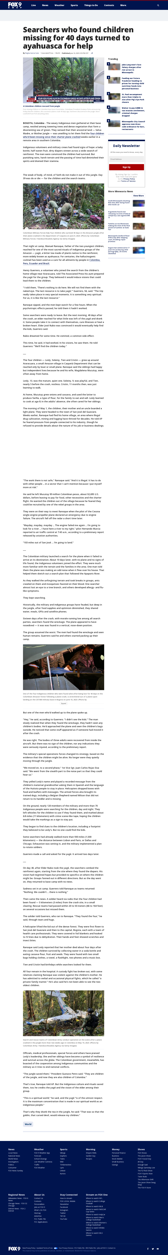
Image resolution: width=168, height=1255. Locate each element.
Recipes (89, 1159)
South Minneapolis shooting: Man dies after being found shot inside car (119, 203)
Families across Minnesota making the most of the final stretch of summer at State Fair (119, 227)
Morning (90, 1149)
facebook (148, 1249)
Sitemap (37, 1213)
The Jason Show (144, 1156)
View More (138, 195)
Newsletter (64, 1204)
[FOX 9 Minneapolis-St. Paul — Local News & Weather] (16, 5)
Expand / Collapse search (158, 5)
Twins (62, 1159)
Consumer (12, 1167)
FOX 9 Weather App (42, 1153)
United (62, 1170)
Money (115, 1149)
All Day (140, 1162)
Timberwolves (65, 1165)
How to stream (66, 1198)
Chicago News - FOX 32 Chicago (17, 1204)
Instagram (64, 1210)
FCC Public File (40, 1219)
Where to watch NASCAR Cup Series (96, 1210)
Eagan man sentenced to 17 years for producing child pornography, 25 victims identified (119, 251)
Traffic (36, 1165)
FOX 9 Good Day (144, 1159)
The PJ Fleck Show (145, 1170)
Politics (11, 1165)
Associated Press (47, 53)
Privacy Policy (129, 179)
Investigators (13, 1162)
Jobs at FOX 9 (39, 1207)
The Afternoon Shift (145, 1179)
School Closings (40, 1159)
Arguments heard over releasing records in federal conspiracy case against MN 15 (119, 215)
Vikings (62, 1153)
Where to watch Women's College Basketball (96, 1223)
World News (13, 1159)
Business (115, 1156)
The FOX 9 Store (144, 1187)
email (158, 1249)
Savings (115, 1165)
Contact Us (38, 1198)
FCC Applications (40, 1222)
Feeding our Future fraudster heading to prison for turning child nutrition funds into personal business (133, 83)
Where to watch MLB (94, 1206)
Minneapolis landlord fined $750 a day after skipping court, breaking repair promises (118, 239)
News (11, 1149)
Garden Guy (90, 1156)
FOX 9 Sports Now (145, 1173)
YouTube (63, 1219)
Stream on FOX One (97, 1194)
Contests (37, 1201)
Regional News (16, 1194)
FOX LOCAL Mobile (67, 1201)
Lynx (62, 1167)
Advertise (38, 1216)
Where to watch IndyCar (95, 1214)
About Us (39, 1194)
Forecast (37, 1156)
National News (14, 1156)
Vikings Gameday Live (146, 1167)
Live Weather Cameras (43, 1162)
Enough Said (143, 1165)
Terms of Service (128, 181)
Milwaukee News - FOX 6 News (18, 1199)
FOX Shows (142, 1153)
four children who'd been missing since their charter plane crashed (63, 135)
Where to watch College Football (95, 1202)
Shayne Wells (91, 1153)
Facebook (64, 1207)
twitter (153, 1249)
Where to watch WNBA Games (95, 1229)
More (123, 5)
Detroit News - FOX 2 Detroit (16, 1209)
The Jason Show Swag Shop (146, 1183)
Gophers (63, 1156)
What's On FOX (40, 1210)
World (57, 53)
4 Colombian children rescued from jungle (41, 106)
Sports (63, 1149)
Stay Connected (68, 1194)
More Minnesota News (120, 191)
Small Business (118, 1162)
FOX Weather (39, 1167)
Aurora (62, 1173)
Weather (39, 1149)
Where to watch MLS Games (94, 1234)
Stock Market (117, 1159)
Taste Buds (142, 1176)
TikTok (62, 1216)
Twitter (63, 1213)
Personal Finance (119, 1153)
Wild (61, 1162)
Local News (13, 1153)
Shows (141, 1149)
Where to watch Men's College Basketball (95, 1218)
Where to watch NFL (94, 1198)
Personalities (39, 1204)
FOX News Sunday (15, 1170)
